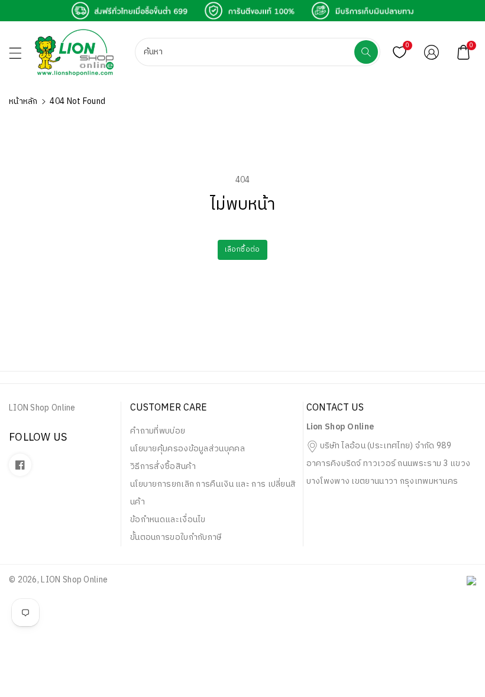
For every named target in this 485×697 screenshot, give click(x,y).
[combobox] (246, 52)
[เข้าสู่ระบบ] (431, 52)
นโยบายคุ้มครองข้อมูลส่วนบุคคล (187, 448)
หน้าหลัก (23, 101)
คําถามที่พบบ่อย (157, 431)
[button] (21, 56)
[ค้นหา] (366, 52)
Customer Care (168, 407)
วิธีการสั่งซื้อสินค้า (163, 466)
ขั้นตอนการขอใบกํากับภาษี (176, 537)
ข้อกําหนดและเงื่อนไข (168, 519)
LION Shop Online (74, 580)
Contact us (335, 407)
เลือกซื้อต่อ (242, 249)
